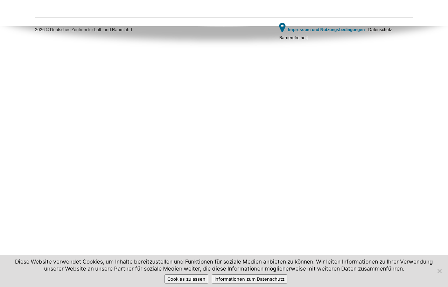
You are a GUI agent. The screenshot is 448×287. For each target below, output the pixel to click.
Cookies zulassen (186, 279)
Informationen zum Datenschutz (250, 279)
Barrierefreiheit (293, 37)
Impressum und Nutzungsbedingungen (326, 29)
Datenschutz (380, 29)
